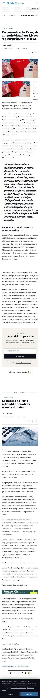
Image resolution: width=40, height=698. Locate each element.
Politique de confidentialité (23, 363)
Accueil (4, 15)
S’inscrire (20, 356)
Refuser (10, 694)
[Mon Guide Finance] (15, 3)
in (36, 52)
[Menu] (4, 3)
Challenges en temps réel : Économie (15, 666)
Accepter (29, 694)
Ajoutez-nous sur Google (18, 372)
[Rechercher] (36, 3)
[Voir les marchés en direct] (20, 9)
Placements (13, 15)
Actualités (8, 397)
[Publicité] (20, 266)
